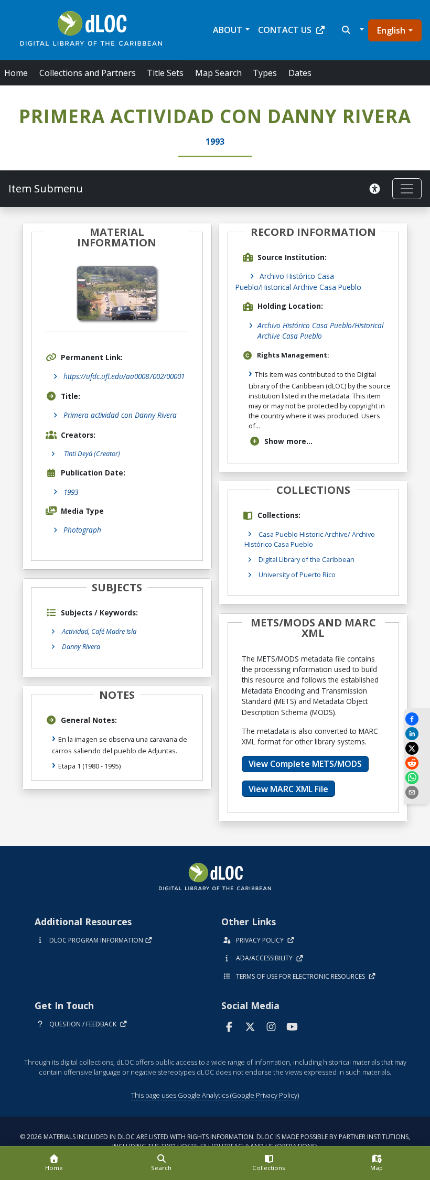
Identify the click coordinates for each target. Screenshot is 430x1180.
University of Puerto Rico (297, 574)
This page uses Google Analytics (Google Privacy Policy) (215, 1095)
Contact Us (284, 30)
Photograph (82, 530)
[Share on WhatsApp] (416, 777)
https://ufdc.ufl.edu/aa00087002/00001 (124, 376)
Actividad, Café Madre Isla (99, 631)
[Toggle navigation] (407, 188)
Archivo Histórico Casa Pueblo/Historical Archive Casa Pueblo (298, 281)
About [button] (227, 30)
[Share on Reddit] (416, 763)
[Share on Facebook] (416, 719)
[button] (351, 29)
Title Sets (165, 73)
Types (265, 73)
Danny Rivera (81, 646)
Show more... (288, 441)
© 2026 (215, 1141)
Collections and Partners (87, 73)
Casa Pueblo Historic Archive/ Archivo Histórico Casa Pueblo (309, 539)
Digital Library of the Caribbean (306, 559)
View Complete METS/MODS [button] (305, 764)
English (391, 30)
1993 (70, 492)
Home (16, 73)
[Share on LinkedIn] (416, 733)
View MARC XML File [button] (288, 789)
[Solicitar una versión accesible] (376, 188)
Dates (299, 73)
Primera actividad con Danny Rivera (120, 415)
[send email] (416, 792)
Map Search (218, 73)
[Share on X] (416, 748)
